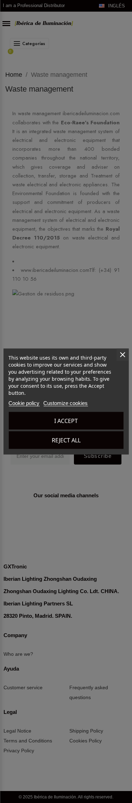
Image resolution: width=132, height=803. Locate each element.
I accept (66, 421)
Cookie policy (23, 403)
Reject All (66, 440)
